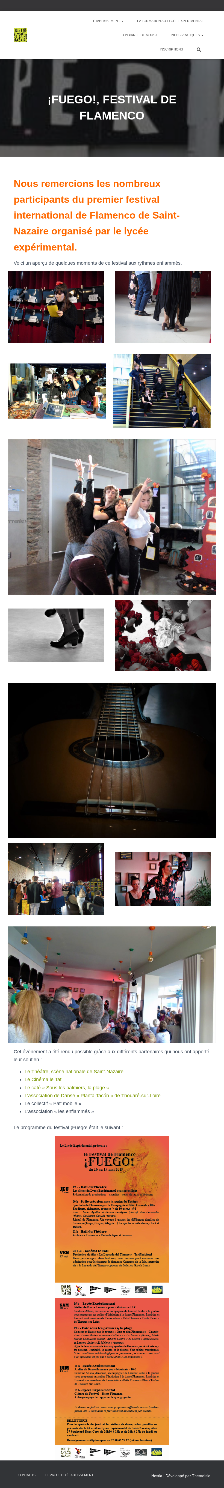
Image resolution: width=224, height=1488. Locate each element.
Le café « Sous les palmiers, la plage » (67, 1087)
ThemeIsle (201, 1476)
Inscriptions (171, 49)
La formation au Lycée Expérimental (170, 21)
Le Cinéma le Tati (44, 1079)
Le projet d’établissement (69, 1475)
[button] (122, 21)
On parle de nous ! (140, 35)
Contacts (27, 1475)
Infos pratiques (186, 35)
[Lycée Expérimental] (20, 35)
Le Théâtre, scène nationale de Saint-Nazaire (74, 1071)
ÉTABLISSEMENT (107, 21)
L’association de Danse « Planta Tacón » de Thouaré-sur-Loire (93, 1095)
